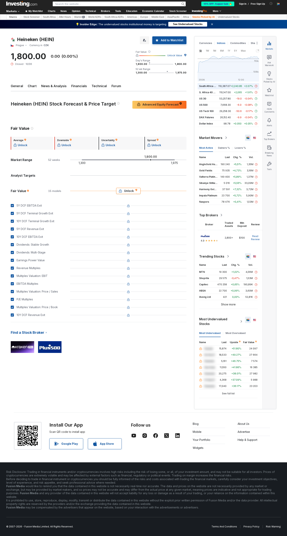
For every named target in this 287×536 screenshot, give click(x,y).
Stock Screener (178, 11)
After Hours (65, 17)
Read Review (255, 238)
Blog (196, 423)
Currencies (205, 43)
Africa (186, 17)
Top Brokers (208, 215)
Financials (79, 86)
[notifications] (271, 3)
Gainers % (224, 147)
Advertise (244, 431)
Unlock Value (174, 55)
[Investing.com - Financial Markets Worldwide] (21, 4)
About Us (243, 423)
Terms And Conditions (224, 526)
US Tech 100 (206, 111)
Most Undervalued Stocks (213, 321)
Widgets (198, 447)
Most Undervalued (210, 333)
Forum (116, 86)
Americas (132, 17)
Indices (221, 43)
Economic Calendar (153, 11)
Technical (99, 86)
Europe (144, 17)
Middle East (158, 17)
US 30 (202, 98)
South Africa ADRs (114, 17)
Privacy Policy (251, 526)
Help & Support (247, 439)
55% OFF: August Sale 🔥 (218, 4)
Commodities (238, 43)
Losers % (240, 147)
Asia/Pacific (173, 17)
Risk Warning (273, 526)
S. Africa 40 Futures (210, 92)
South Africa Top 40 (210, 86)
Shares (13, 17)
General (17, 86)
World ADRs (94, 17)
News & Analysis (54, 86)
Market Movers (210, 138)
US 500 (203, 104)
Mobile (197, 431)
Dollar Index (206, 123)
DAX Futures (206, 117)
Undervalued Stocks (228, 17)
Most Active (206, 147)
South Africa (49, 17)
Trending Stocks (211, 256)
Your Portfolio (201, 439)
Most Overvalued (236, 333)
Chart (32, 86)
